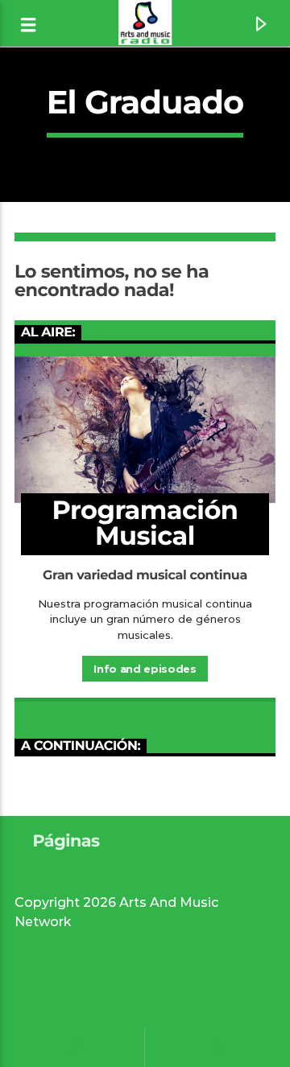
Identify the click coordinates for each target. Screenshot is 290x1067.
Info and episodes (144, 668)
